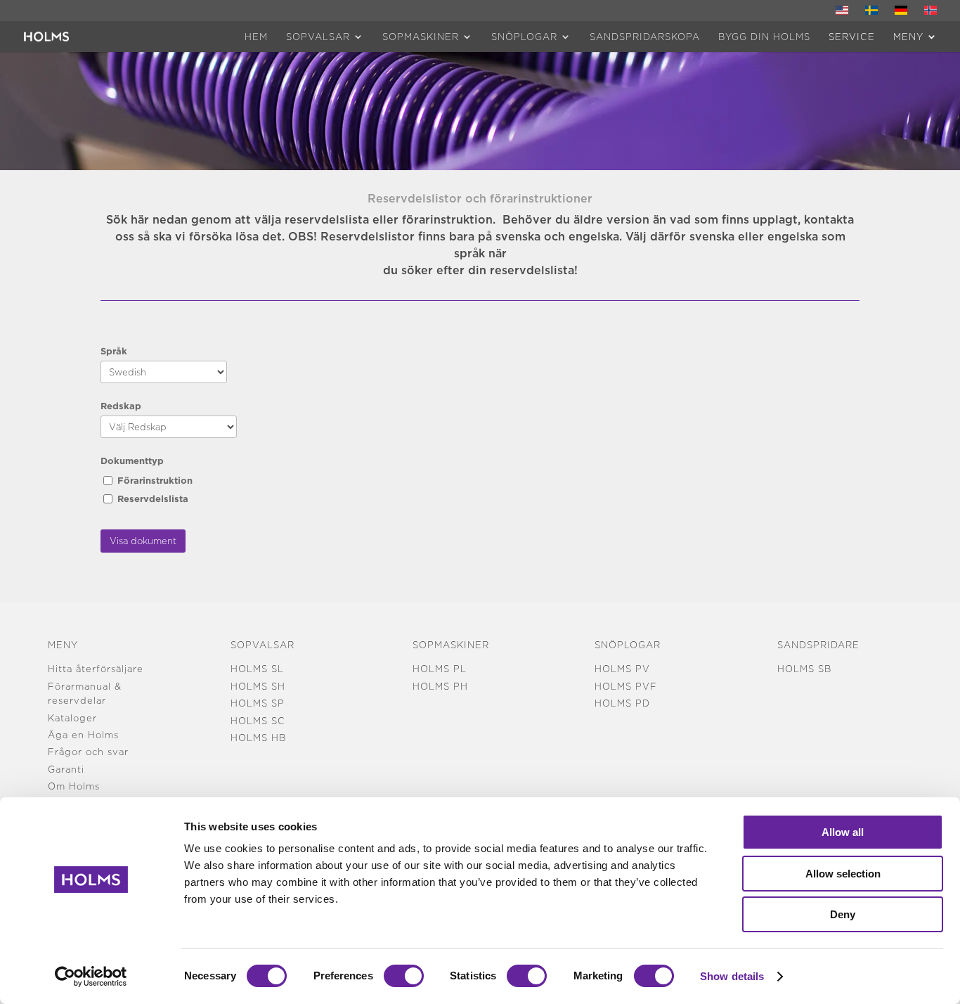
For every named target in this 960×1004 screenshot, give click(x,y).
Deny (842, 914)
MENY (908, 36)
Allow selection (843, 874)
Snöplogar (524, 36)
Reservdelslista (152, 498)
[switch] (404, 976)
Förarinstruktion (155, 480)
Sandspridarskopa (645, 36)
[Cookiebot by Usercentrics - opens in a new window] (91, 976)
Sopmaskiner (420, 36)
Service (852, 36)
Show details (732, 976)
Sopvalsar (318, 36)
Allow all (843, 832)
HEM (256, 36)
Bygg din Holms (764, 36)
